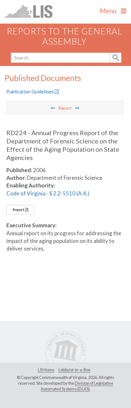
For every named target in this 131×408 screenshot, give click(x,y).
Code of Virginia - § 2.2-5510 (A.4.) (47, 193)
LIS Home (46, 369)
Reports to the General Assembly (64, 36)
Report (19, 209)
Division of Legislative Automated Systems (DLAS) (77, 386)
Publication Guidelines (30, 91)
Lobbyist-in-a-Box (74, 369)
